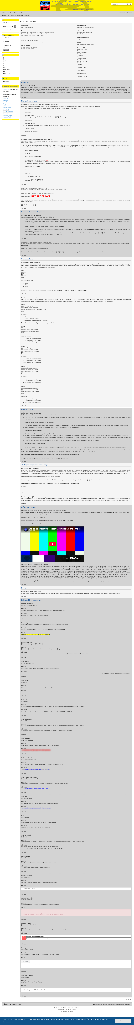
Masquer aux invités (82, 72)
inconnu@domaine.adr (41, 447)
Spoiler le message (81, 70)
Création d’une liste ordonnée (28, 48)
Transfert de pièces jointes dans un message (88, 33)
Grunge (5, 104)
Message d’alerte (81, 73)
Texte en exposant (81, 58)
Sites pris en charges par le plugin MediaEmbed (105, 581)
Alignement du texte (82, 52)
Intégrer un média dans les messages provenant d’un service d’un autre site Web (96, 39)
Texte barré (80, 55)
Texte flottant (80, 53)
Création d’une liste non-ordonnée (29, 47)
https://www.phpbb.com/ (47, 434)
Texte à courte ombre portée (84, 62)
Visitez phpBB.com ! (46, 425)
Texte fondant (80, 66)
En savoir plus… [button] (9, 1022)
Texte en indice (81, 57)
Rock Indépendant (8, 111)
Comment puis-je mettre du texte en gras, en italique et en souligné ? (37, 32)
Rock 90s (5, 102)
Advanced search (7, 29)
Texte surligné (80, 50)
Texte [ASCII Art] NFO (82, 76)
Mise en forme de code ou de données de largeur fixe (34, 42)
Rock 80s (5, 100)
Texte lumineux (81, 59)
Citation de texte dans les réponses (29, 40)
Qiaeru (74, 1009)
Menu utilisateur (9, 35)
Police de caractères (82, 49)
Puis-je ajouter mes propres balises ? (86, 44)
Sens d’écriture (81, 69)
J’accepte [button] (123, 1021)
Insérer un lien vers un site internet (85, 27)
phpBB (62, 1007)
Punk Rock (6, 106)
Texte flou (79, 64)
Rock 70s (5, 98)
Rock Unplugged (7, 115)
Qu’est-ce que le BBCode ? (27, 27)
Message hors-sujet (82, 75)
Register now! (6, 47)
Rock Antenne (7, 89)
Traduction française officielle (64, 1009)
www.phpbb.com (112, 437)
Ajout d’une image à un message (85, 32)
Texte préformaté (81, 67)
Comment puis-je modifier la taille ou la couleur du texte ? (34, 33)
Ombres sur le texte (82, 61)
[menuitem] (11, 13)
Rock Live (5, 113)
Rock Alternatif (7, 107)
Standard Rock (7, 117)
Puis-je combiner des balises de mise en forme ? (32, 35)
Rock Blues (6, 109)
